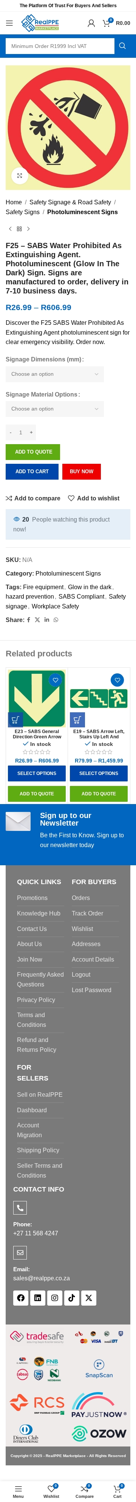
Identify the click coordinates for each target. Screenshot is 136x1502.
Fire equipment (43, 587)
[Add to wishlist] (55, 680)
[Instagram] (54, 1298)
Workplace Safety (55, 606)
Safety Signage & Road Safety (70, 202)
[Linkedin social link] (46, 620)
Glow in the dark (89, 587)
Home (14, 202)
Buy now (81, 471)
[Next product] (28, 228)
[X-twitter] (88, 1298)
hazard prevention (30, 596)
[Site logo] (40, 22)
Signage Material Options (41, 394)
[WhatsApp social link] (55, 620)
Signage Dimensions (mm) (43, 359)
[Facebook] (20, 1298)
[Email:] (20, 1253)
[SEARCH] (122, 46)
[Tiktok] (71, 1298)
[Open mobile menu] (9, 23)
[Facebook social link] (28, 620)
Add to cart (32, 471)
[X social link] (37, 620)
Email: (21, 1269)
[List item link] (40, 898)
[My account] (91, 23)
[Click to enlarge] (19, 175)
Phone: (22, 1224)
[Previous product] (10, 228)
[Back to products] (19, 228)
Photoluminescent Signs (82, 212)
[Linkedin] (37, 1298)
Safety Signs (23, 212)
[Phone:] (20, 1208)
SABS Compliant (81, 596)
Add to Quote (34, 452)
